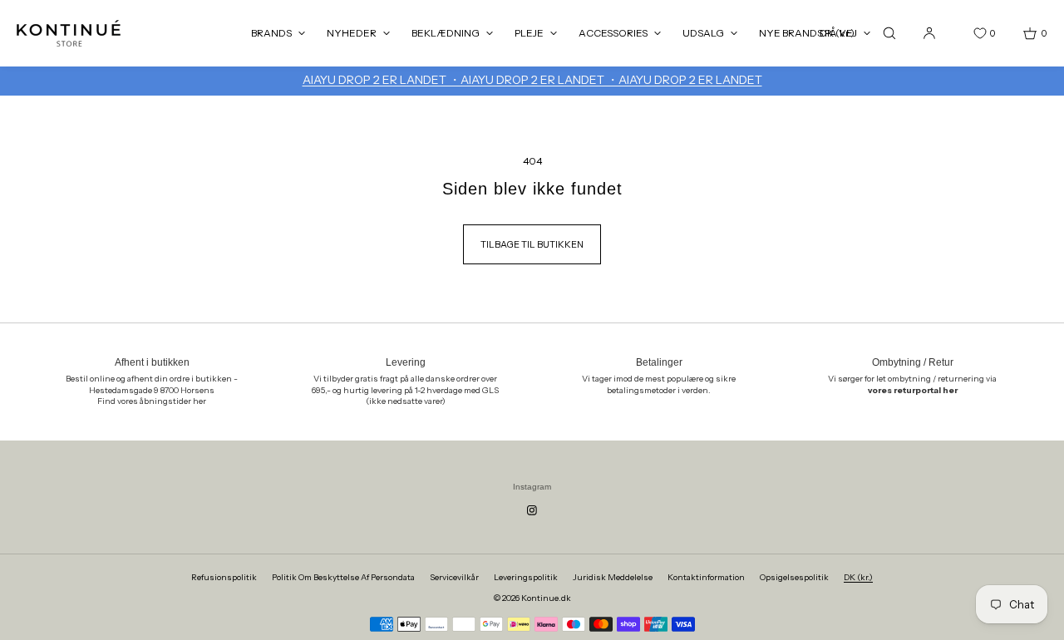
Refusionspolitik (224, 577)
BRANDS (271, 33)
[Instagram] (532, 510)
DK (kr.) (858, 577)
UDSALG (703, 33)
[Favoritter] (967, 33)
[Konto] (929, 33)
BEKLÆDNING (445, 33)
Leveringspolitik (526, 577)
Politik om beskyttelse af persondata (343, 577)
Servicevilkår (454, 577)
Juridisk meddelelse (613, 577)
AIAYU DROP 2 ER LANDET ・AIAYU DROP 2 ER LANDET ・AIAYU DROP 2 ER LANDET (532, 79)
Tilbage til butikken (532, 244)
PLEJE (529, 33)
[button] (889, 33)
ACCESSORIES (613, 33)
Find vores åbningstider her (151, 401)
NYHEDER (352, 33)
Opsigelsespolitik (794, 577)
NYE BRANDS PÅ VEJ (808, 33)
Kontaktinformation (706, 577)
